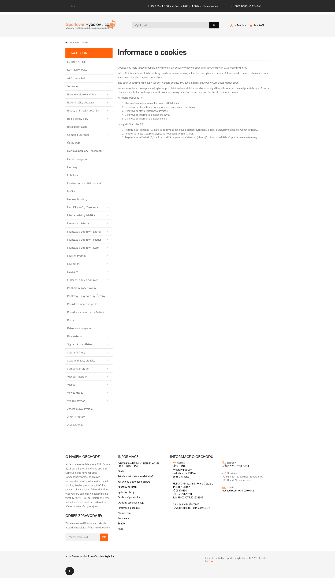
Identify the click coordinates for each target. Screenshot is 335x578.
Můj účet (242, 25)
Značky (121, 524)
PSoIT (212, 561)
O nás (121, 471)
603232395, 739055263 (248, 6)
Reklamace (123, 518)
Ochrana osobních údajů (131, 503)
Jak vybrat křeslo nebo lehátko (134, 482)
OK (104, 537)
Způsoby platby (126, 492)
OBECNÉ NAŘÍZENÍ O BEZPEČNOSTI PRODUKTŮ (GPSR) (138, 465)
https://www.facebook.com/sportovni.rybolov (89, 556)
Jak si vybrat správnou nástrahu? (135, 476)
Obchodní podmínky (129, 497)
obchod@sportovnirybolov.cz (238, 491)
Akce (120, 529)
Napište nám (124, 513)
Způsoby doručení (127, 487)
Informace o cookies (129, 508)
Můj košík (259, 25)
